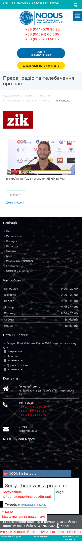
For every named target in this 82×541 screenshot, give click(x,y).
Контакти (12, 266)
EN (75, 6)
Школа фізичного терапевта (41, 65)
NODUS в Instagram (24, 473)
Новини (11, 251)
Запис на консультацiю (41, 53)
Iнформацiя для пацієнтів (70, 538)
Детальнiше (14, 202)
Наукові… (13, 356)
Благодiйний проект (12, 536)
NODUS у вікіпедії (18, 271)
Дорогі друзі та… (18, 365)
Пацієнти (12, 246)
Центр (10, 231)
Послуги (12, 241)
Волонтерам (41, 536)
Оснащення (13, 236)
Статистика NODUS (19, 261)
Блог (9, 256)
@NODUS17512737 (34, 504)
